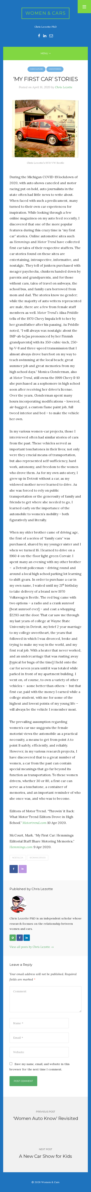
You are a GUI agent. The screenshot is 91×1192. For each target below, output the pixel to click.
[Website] (13, 938)
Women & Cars (45, 13)
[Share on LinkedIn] (23, 869)
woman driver (38, 858)
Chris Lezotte (63, 87)
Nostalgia (17, 858)
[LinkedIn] (26, 938)
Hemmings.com (21, 847)
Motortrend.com (34, 823)
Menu (44, 53)
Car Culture (36, 69)
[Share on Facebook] (14, 869)
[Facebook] (20, 938)
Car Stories (55, 69)
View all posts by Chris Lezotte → (32, 947)
